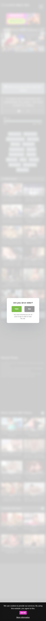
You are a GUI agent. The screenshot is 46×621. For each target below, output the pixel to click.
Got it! (23, 613)
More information (23, 617)
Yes (16, 309)
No (29, 309)
